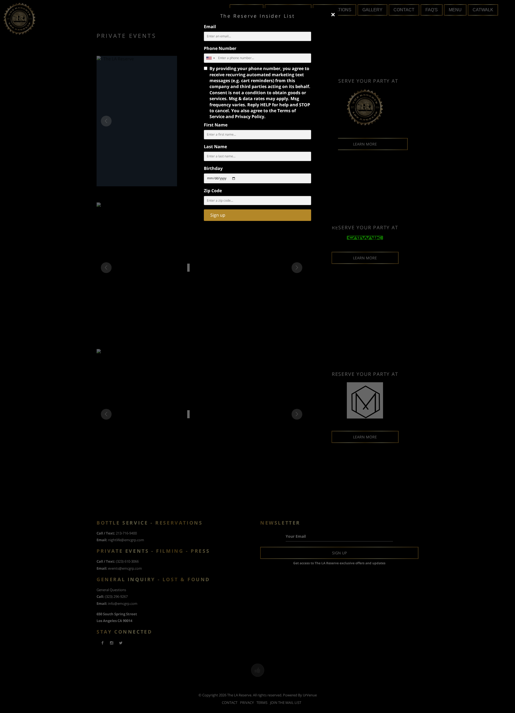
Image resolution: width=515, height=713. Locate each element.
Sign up (217, 215)
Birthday (213, 168)
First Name (215, 125)
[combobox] (210, 58)
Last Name (215, 147)
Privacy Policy (249, 116)
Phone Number (220, 48)
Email (210, 27)
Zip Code (213, 191)
